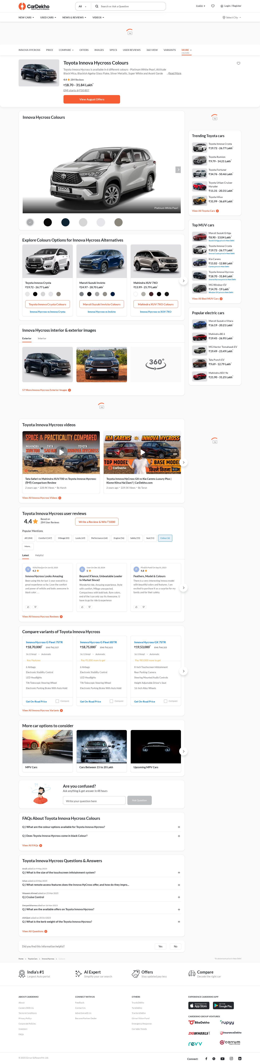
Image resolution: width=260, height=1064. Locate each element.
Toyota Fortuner (218, 169)
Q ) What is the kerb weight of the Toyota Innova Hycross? (57, 921)
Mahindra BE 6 (217, 333)
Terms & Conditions (28, 1013)
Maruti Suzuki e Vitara (221, 320)
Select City (232, 17)
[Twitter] (213, 1059)
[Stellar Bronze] (105, 294)
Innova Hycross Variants (45, 710)
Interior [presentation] (42, 338)
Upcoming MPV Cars (146, 767)
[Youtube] (222, 1059)
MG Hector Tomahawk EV (223, 346)
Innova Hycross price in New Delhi (222, 279)
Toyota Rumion (217, 156)
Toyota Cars (208, 210)
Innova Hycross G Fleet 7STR (44, 642)
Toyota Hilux (216, 196)
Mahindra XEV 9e (218, 372)
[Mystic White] (81, 294)
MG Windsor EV (218, 284)
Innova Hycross (29, 49)
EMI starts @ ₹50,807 (76, 90)
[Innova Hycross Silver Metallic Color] (83, 222)
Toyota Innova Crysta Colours (47, 304)
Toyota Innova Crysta (38, 282)
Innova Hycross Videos (44, 497)
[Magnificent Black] (89, 294)
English (199, 5)
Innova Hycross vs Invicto (102, 311)
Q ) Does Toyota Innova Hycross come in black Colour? (54, 835)
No (175, 946)
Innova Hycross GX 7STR (150, 642)
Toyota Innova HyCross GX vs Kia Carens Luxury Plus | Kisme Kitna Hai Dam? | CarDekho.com (139, 480)
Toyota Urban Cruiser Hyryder (220, 184)
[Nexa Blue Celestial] (113, 294)
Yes (160, 946)
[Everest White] (136, 294)
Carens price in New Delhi (219, 266)
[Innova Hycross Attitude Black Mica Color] (47, 222)
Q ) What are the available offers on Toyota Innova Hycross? (58, 909)
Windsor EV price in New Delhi (221, 292)
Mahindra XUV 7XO (146, 282)
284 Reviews (77, 79)
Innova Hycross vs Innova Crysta (47, 311)
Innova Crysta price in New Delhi (222, 253)
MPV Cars (31, 767)
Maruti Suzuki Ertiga (220, 233)
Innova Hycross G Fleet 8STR (98, 642)
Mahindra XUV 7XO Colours (156, 304)
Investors (23, 1029)
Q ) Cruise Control (33, 897)
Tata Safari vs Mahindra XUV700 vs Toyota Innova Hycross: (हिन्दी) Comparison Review (60, 480)
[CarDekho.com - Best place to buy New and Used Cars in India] (34, 6)
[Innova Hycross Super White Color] (100, 222)
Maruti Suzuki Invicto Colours (101, 304)
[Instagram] (231, 1059)
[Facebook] (206, 1059)
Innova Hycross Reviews (45, 616)
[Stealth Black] (167, 294)
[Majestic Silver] (97, 294)
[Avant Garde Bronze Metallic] (58, 294)
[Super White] (51, 294)
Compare (64, 701)
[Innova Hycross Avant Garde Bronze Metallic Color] (118, 222)
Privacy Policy (25, 1018)
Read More (174, 73)
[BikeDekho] (199, 1022)
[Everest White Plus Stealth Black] (159, 294)
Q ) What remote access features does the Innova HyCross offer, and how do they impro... (75, 884)
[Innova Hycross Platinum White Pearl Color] (30, 222)
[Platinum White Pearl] (27, 294)
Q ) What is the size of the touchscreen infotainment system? (58, 872)
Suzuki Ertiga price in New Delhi (221, 240)
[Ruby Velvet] (151, 294)
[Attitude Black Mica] (35, 294)
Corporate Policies (27, 1023)
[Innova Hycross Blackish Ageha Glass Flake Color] (65, 222)
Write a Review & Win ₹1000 (97, 521)
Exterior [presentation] (26, 338)
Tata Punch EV (216, 359)
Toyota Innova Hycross (221, 271)
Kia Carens (215, 258)
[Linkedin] (239, 1059)
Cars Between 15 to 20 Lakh (96, 767)
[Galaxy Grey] (143, 294)
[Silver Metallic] (43, 294)
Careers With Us (26, 1008)
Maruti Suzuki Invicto (92, 282)
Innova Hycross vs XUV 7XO (155, 311)
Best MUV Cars (210, 298)
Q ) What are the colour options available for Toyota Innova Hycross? (63, 826)
